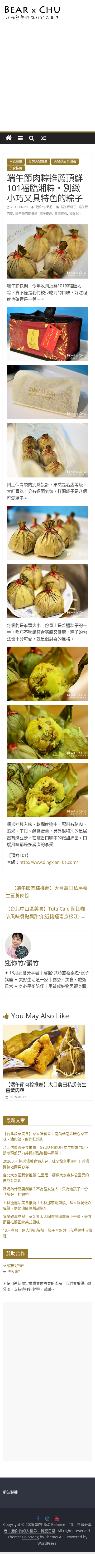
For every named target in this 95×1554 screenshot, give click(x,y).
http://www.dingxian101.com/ (49, 862)
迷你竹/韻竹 (45, 207)
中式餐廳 (16, 161)
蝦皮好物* (15, 1265)
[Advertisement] (47, 81)
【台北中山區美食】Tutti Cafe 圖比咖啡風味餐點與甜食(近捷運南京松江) (46, 913)
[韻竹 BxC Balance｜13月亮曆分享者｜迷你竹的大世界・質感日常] (9, 138)
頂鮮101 (75, 213)
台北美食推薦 (38, 161)
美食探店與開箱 (65, 161)
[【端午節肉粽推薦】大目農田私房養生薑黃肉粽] (44, 1028)
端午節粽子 (69, 207)
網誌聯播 (10, 1492)
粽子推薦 (46, 213)
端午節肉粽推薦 (26, 213)
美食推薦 (16, 168)
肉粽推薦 (60, 213)
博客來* (13, 1271)
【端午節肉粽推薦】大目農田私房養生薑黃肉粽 (47, 892)
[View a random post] (43, 138)
